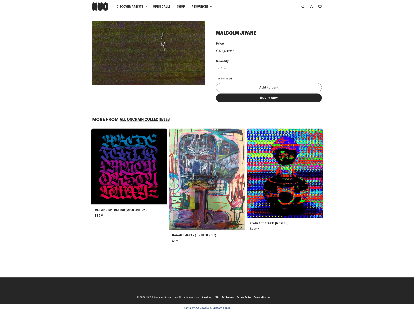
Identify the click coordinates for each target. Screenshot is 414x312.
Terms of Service (262, 297)
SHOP (181, 6)
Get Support (228, 297)
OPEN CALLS (162, 6)
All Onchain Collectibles (145, 119)
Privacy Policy (244, 297)
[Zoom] (148, 53)
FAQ (217, 297)
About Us (206, 297)
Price (220, 44)
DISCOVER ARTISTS (130, 6)
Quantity (222, 61)
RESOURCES (200, 6)
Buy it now (269, 98)
